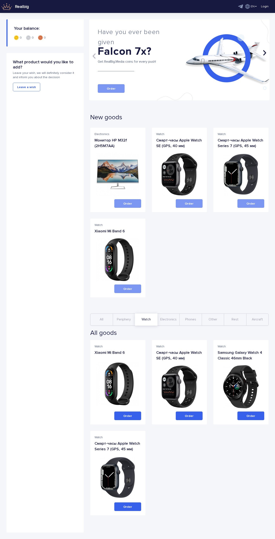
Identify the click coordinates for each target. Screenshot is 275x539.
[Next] (264, 53)
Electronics (168, 319)
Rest (235, 319)
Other (213, 319)
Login (265, 6)
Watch (146, 319)
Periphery (124, 319)
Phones (190, 319)
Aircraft (257, 319)
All (101, 319)
